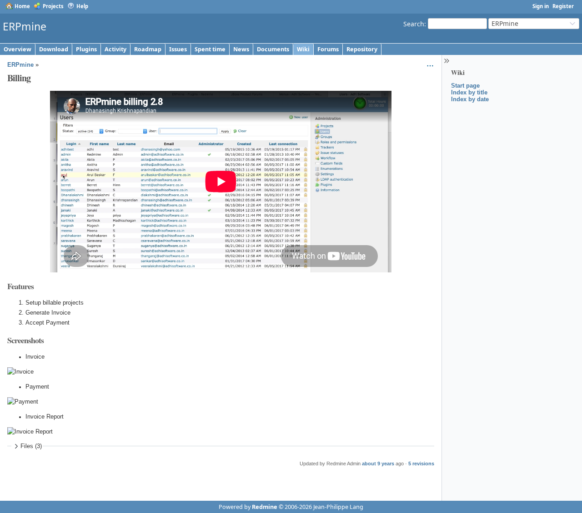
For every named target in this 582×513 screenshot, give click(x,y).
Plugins (86, 49)
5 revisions (421, 463)
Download (53, 49)
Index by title (469, 92)
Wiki (303, 49)
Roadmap (147, 49)
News (241, 49)
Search (413, 23)
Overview (17, 49)
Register (563, 6)
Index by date (470, 99)
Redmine (264, 507)
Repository (361, 49)
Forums (328, 49)
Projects (53, 6)
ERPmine (20, 64)
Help (82, 6)
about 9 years (378, 463)
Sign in (540, 6)
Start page (465, 85)
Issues (178, 49)
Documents (273, 49)
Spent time (210, 49)
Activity (115, 49)
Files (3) (31, 446)
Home (22, 6)
